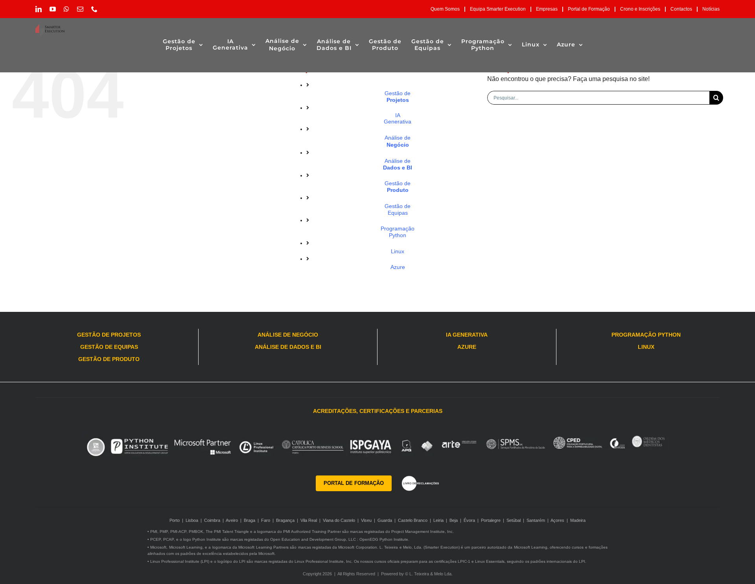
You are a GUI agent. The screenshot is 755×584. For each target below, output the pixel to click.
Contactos (681, 9)
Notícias (711, 9)
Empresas (547, 9)
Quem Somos (445, 9)
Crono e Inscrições (640, 9)
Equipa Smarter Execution (498, 9)
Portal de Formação (589, 9)
